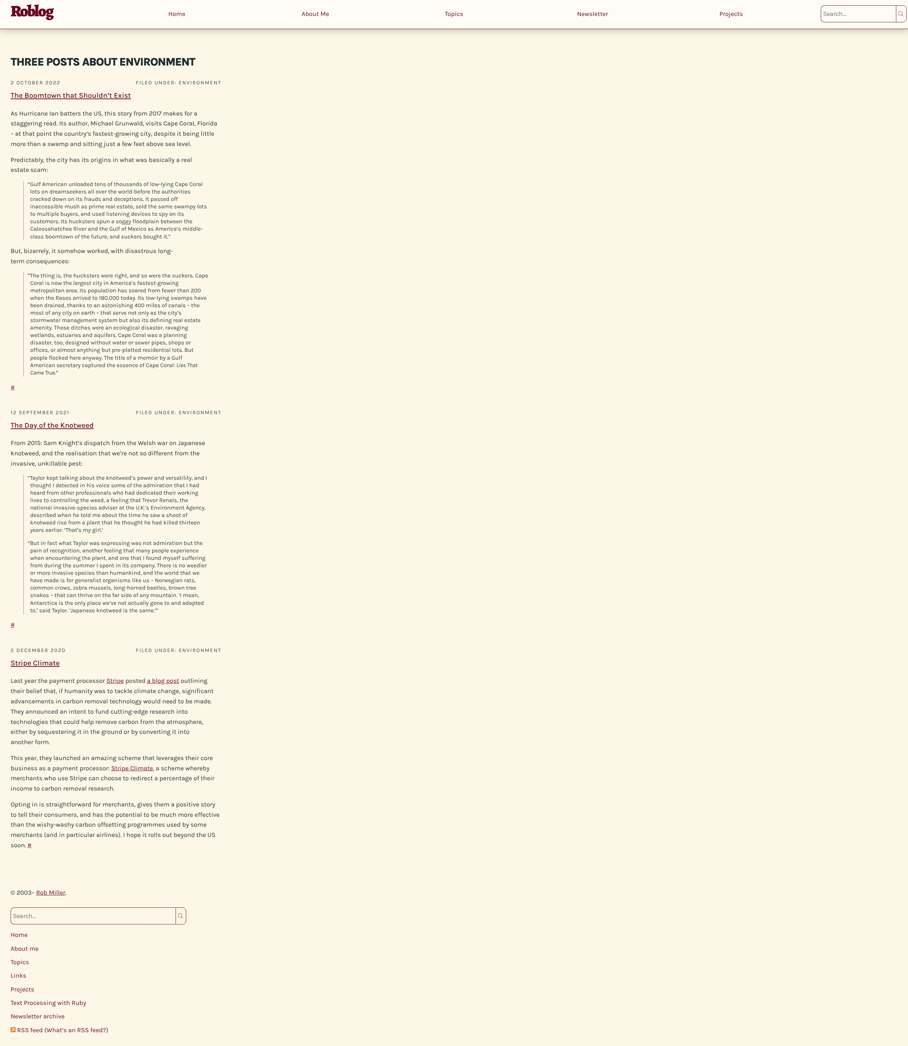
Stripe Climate (35, 663)
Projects (731, 14)
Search (901, 13)
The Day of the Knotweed (52, 425)
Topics (454, 14)
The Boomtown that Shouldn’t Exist (71, 95)
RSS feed (30, 1030)
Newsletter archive (38, 1016)
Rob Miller (50, 892)
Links (18, 975)
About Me (315, 14)
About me (25, 948)
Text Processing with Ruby (48, 1003)
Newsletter (592, 14)
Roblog (32, 11)
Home (176, 14)
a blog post (163, 681)
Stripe (115, 681)
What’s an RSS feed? (76, 1030)
